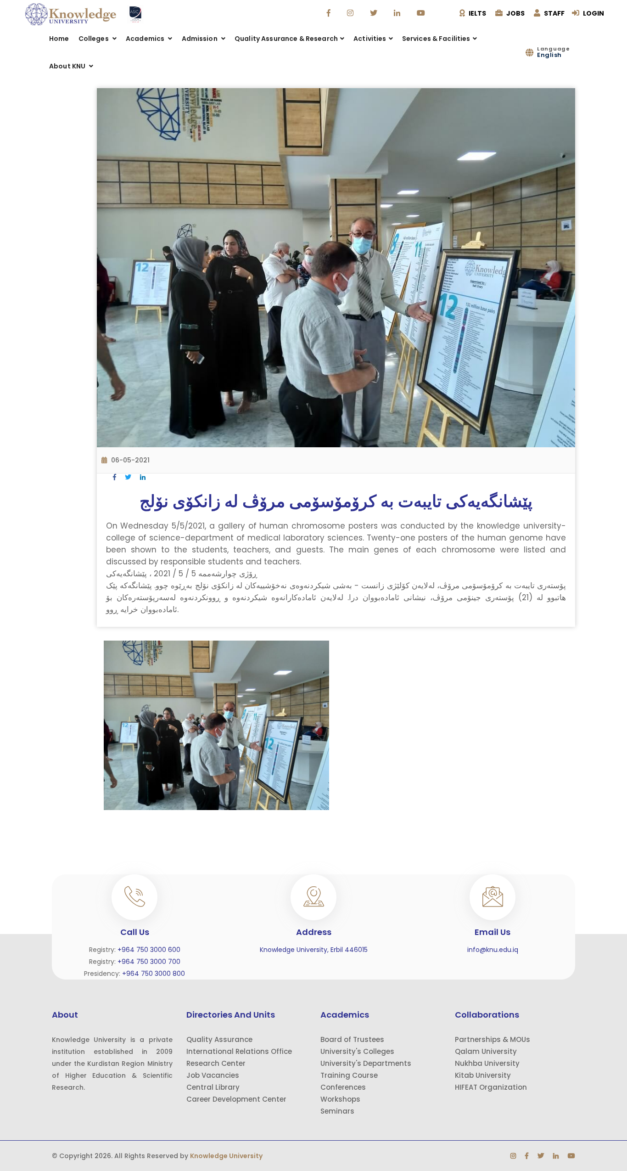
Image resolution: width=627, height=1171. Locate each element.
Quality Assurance (219, 1039)
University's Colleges (357, 1051)
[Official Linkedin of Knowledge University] (398, 13)
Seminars (337, 1111)
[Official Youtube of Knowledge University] (422, 13)
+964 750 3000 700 (149, 961)
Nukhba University (487, 1063)
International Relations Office (239, 1051)
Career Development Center (236, 1099)
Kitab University (483, 1075)
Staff (554, 13)
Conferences (343, 1087)
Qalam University (486, 1051)
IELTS (476, 13)
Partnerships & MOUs (492, 1039)
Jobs (515, 13)
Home (59, 38)
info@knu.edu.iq (492, 949)
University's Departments (365, 1063)
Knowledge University (226, 1155)
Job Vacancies (212, 1075)
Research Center (216, 1063)
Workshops (340, 1099)
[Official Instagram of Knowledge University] (351, 13)
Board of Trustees (352, 1039)
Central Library (213, 1087)
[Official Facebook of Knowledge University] (330, 13)
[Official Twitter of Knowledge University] (375, 13)
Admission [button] (200, 38)
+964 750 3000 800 (153, 973)
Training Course (349, 1075)
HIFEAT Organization (491, 1087)
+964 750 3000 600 (149, 949)
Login (593, 13)
